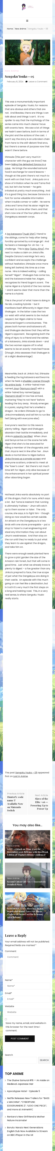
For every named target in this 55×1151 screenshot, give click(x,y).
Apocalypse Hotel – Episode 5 (23, 1091)
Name (9, 980)
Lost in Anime (20, 776)
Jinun (16, 388)
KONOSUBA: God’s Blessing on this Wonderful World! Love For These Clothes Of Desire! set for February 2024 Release (25, 912)
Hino (27, 248)
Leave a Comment (38, 81)
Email (8, 993)
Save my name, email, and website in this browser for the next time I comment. (26, 1026)
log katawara (14, 234)
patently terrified (22, 436)
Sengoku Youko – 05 (26, 772)
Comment (10, 951)
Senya (36, 392)
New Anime (12, 70)
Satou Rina (37, 248)
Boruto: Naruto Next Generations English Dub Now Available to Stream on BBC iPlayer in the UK (27, 1131)
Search (9, 1055)
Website (9, 1006)
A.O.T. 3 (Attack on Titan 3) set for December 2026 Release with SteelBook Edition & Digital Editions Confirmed (27, 852)
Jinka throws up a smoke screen (23, 458)
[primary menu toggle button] (27, 21)
